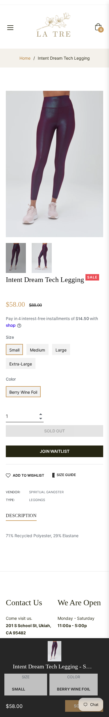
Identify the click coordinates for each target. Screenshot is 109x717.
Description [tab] (21, 515)
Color (11, 379)
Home (25, 58)
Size (10, 337)
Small (14, 349)
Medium (37, 349)
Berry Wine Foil (23, 392)
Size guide (66, 475)
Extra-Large (20, 363)
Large (61, 349)
